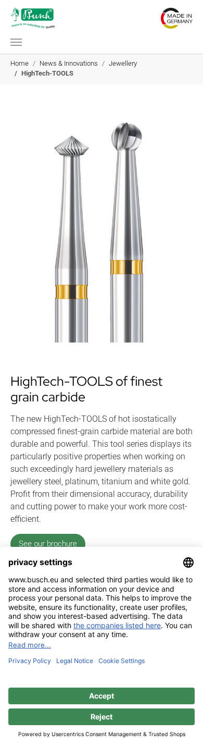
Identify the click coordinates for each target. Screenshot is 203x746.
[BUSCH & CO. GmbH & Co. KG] (32, 18)
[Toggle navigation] (16, 42)
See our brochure (48, 543)
